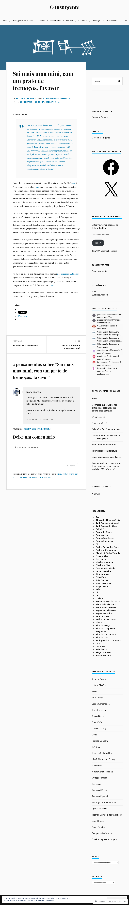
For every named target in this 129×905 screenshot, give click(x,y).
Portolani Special (100, 796)
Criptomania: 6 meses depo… (109, 341)
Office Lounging (99, 777)
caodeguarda (33, 391)
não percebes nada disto (68, 273)
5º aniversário (98, 417)
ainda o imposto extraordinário (106, 457)
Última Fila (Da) (99, 685)
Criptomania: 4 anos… (106, 332)
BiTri (94, 691)
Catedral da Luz (99, 710)
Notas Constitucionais (102, 771)
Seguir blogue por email (107, 216)
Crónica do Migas (100, 728)
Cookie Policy (49, 900)
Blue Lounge (97, 697)
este (51, 285)
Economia (82, 20)
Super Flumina (98, 827)
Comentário (55, 20)
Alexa (94, 291)
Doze (94, 734)
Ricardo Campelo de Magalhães (107, 814)
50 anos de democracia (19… (109, 315)
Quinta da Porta (99, 808)
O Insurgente (64, 7)
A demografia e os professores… (107, 371)
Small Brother (98, 821)
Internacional (112, 20)
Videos (42, 20)
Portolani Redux (99, 790)
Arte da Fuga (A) (99, 679)
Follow (98, 242)
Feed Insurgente (99, 271)
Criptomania (102, 347)
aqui (74, 182)
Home (4, 20)
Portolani (96, 784)
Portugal (96, 20)
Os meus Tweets (100, 117)
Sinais (94, 398)
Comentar (71, 466)
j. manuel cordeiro (104, 368)
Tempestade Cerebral (102, 833)
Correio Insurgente (101, 137)
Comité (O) (97, 722)
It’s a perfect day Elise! (102, 753)
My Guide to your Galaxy (103, 759)
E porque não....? (99, 423)
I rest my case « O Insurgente (37, 428)
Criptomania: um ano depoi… (109, 335)
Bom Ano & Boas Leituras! (104, 444)
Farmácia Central (100, 740)
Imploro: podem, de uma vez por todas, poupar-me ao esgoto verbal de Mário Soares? (107, 466)
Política (69, 20)
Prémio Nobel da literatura (104, 450)
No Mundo (97, 765)
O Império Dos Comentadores (106, 429)
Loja (125, 20)
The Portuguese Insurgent (104, 839)
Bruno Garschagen (101, 703)
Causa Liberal (98, 716)
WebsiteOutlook (100, 294)
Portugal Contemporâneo (104, 802)
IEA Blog (96, 747)
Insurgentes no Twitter (23, 20)
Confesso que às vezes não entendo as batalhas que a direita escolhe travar (104, 407)
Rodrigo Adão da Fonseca (56, 99)
